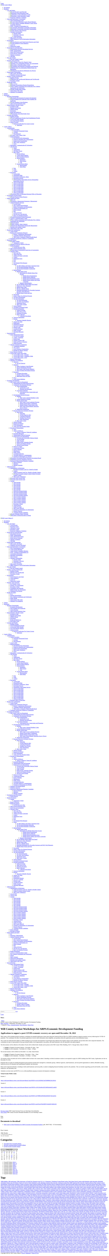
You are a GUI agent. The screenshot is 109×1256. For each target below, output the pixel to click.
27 (4, 1152)
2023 (14, 1162)
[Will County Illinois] (6, 5)
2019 (14, 1166)
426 (5, 1145)
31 (14, 1152)
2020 (14, 1165)
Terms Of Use (35, 1253)
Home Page (31, 1025)
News (8, 1025)
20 (11, 1156)
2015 (15, 1172)
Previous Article (5, 1111)
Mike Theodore (4, 1023)
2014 (15, 1173)
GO (17, 1011)
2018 (14, 1168)
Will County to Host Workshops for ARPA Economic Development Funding (23, 1124)
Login (2, 3)
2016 (15, 1170)
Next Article (4, 1112)
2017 (15, 1169)
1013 (5, 1143)
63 (4, 1146)
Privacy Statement (26, 1253)
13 (11, 1155)
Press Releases (23, 1025)
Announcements (15, 1025)
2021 (15, 1163)
